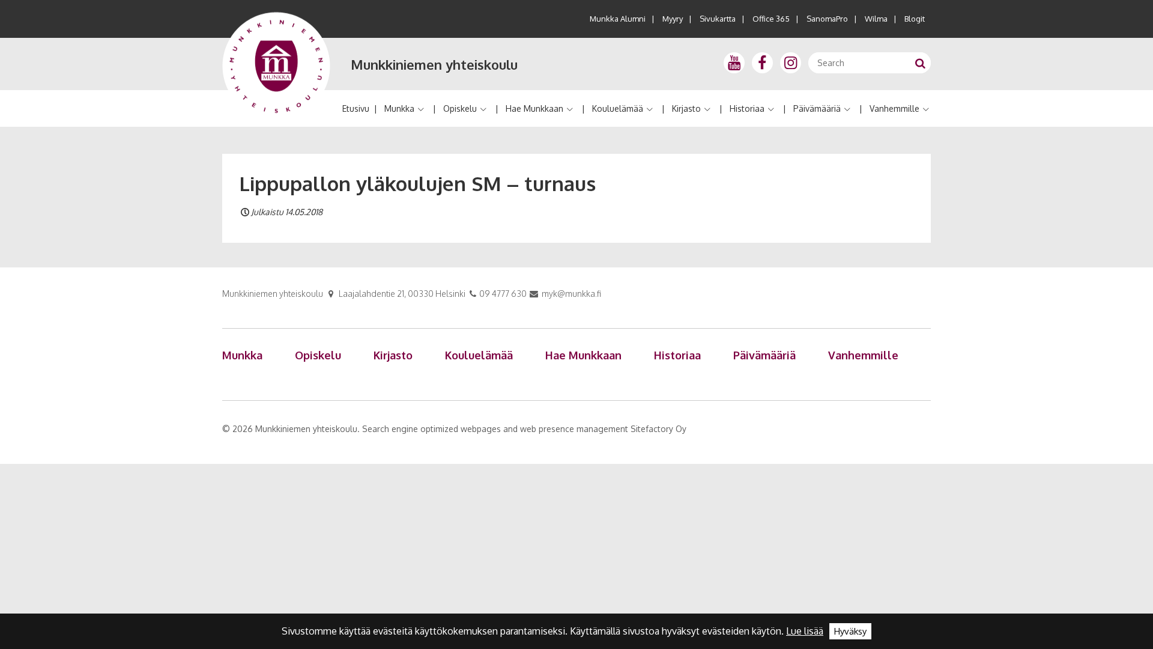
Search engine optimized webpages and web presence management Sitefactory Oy (524, 429)
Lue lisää (804, 631)
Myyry (672, 18)
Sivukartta (718, 18)
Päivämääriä (817, 108)
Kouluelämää (617, 108)
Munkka (399, 108)
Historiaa (747, 108)
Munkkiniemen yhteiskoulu (434, 64)
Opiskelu (460, 108)
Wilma (876, 18)
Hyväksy (850, 631)
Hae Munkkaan (534, 108)
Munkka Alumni (618, 18)
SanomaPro (827, 18)
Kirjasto (686, 108)
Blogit (914, 18)
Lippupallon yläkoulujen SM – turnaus (417, 183)
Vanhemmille (894, 108)
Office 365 (771, 18)
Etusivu (355, 108)
